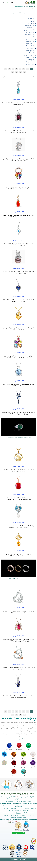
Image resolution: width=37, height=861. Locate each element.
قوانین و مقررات (7, 794)
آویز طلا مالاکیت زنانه (29, 25)
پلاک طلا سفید (31, 23)
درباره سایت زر (33, 793)
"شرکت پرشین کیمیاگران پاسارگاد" (13, 821)
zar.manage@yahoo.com (11, 801)
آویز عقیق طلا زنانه (30, 41)
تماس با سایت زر (24, 793)
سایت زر (17, 796)
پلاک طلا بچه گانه (30, 20)
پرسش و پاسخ (15, 794)
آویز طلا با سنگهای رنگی (29, 62)
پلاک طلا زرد (31, 22)
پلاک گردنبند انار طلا (30, 64)
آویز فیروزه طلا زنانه (30, 50)
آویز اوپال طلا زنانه (30, 39)
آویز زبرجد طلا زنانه (30, 38)
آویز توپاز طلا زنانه (30, 32)
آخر (13, 72)
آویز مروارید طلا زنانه (29, 34)
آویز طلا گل (31, 52)
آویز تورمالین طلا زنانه (29, 45)
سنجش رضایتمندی (18, 833)
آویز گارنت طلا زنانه (30, 57)
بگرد (4, 77)
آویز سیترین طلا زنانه (29, 43)
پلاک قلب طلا (31, 59)
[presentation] (34, 784)
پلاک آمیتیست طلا (30, 48)
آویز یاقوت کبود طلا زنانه (29, 55)
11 (17, 72)
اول (31, 69)
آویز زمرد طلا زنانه (30, 36)
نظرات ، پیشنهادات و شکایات (13, 793)
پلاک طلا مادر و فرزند (29, 61)
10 (20, 72)
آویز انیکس (32, 46)
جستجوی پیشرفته (24, 794)
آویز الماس (32, 29)
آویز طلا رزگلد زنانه (30, 27)
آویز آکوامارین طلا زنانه (29, 54)
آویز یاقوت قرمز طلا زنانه (28, 30)
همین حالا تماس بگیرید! (17, 859)
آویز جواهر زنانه (30, 18)
